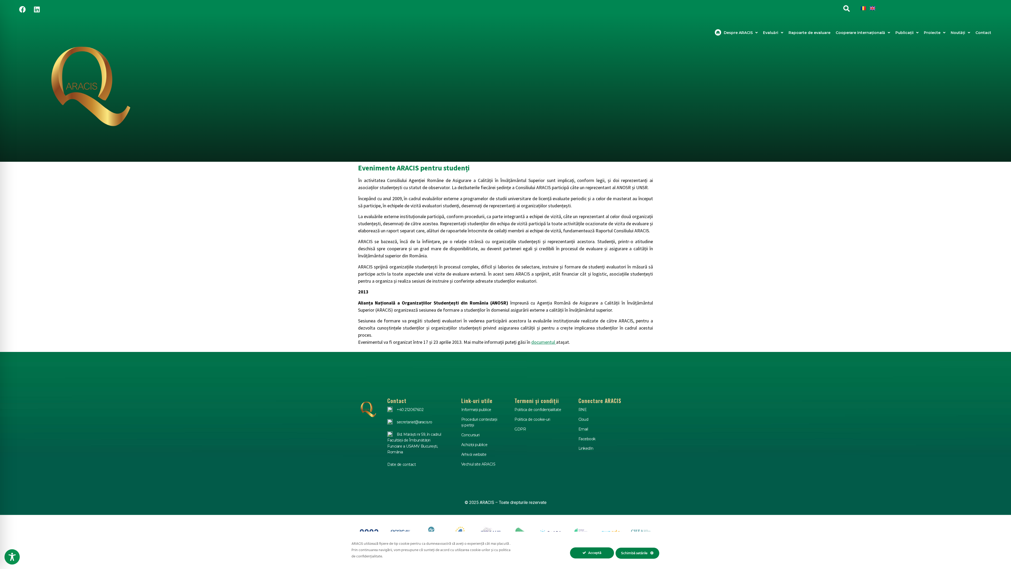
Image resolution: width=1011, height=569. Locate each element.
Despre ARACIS (738, 32)
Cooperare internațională (860, 32)
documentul (543, 342)
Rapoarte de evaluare (809, 32)
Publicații (904, 32)
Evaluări (770, 32)
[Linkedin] (36, 9)
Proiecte (932, 32)
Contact (983, 32)
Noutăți (958, 32)
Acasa (718, 32)
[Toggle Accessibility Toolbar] (12, 557)
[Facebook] (22, 9)
